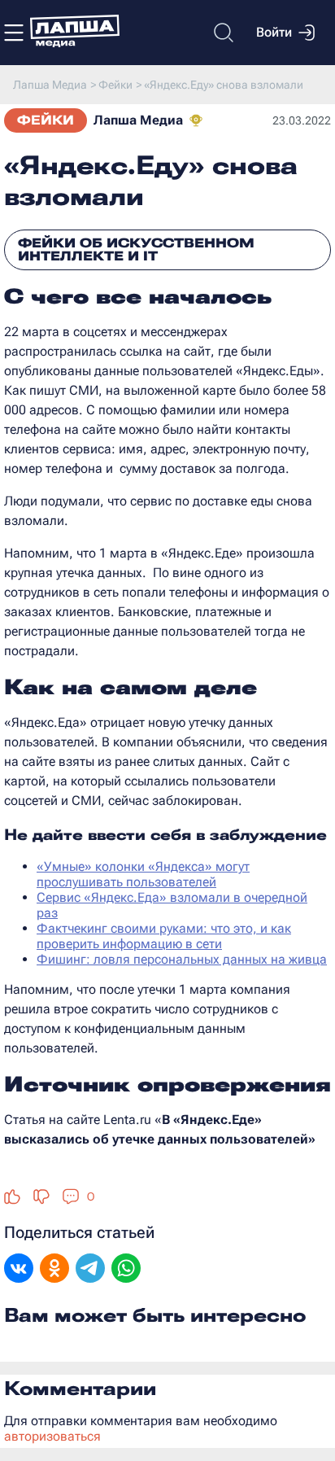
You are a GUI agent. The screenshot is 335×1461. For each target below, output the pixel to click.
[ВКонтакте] (18, 1269)
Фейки (45, 120)
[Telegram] (90, 1269)
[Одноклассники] (54, 1269)
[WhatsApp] (126, 1269)
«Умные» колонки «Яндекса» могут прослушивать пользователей (143, 874)
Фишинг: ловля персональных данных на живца (182, 959)
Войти (274, 32)
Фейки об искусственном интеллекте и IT (136, 249)
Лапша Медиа (138, 120)
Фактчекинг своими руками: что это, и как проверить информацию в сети (164, 936)
